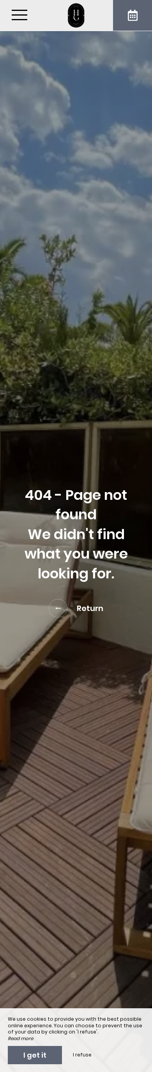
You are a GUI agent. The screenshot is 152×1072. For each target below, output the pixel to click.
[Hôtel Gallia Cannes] (76, 15)
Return (90, 608)
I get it (34, 1055)
